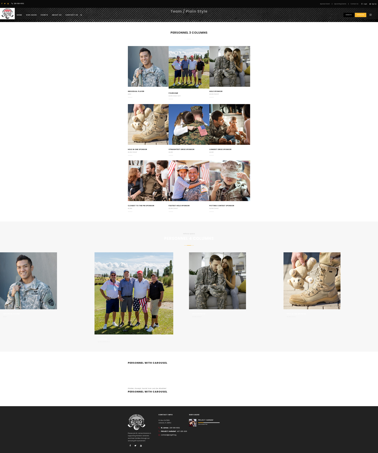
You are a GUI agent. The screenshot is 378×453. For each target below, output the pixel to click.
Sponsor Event (325, 4)
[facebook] (1, 4)
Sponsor (360, 15)
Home (19, 15)
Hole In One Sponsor (137, 149)
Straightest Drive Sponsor (181, 149)
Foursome (173, 93)
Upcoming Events (340, 4)
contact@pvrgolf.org (168, 435)
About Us (57, 15)
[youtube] (8, 4)
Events (44, 15)
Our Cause (31, 15)
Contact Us (354, 4)
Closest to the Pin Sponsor (141, 206)
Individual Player (136, 91)
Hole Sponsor (215, 91)
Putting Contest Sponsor (221, 206)
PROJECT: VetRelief (205, 420)
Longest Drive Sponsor (220, 149)
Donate (349, 15)
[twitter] (5, 4)
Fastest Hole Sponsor (179, 206)
